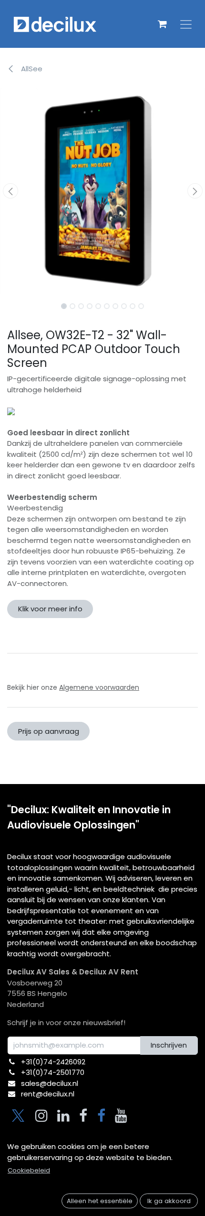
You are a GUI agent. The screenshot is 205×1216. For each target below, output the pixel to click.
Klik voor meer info (50, 609)
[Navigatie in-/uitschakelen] (186, 23)
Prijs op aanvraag (48, 731)
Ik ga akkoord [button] (169, 1200)
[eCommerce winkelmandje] (162, 24)
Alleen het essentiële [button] (100, 1200)
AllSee (30, 69)
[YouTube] (121, 1115)
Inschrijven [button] (169, 1045)
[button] (10, 191)
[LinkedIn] (63, 1115)
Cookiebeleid (29, 1170)
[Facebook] (83, 1115)
